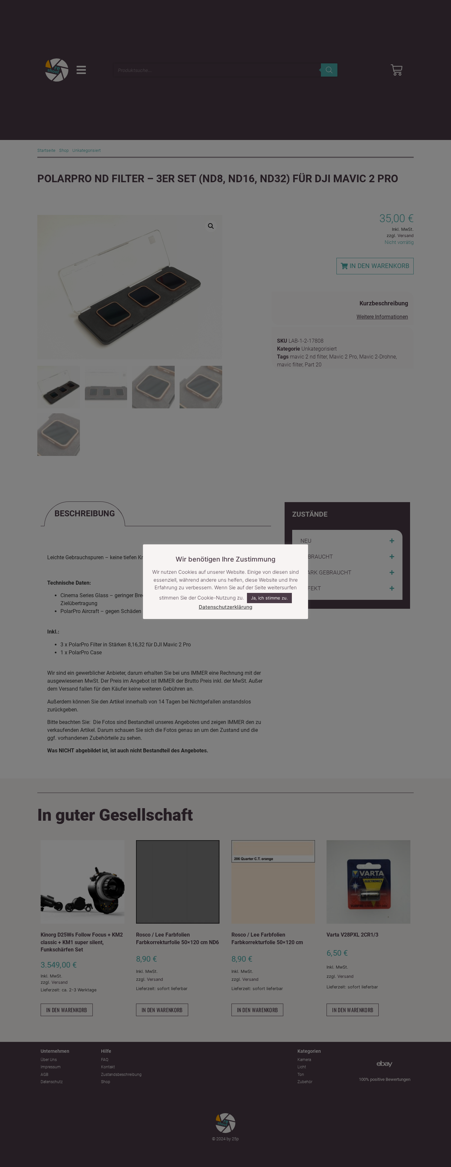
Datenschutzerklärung (225, 607)
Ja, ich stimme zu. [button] (269, 598)
